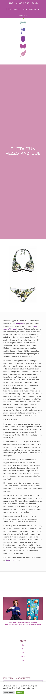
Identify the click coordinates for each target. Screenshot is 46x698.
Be (23, 664)
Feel (23, 660)
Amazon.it (10, 560)
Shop (23, 656)
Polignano (20, 323)
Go (23, 645)
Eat (23, 652)
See (23, 649)
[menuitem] (10, 3)
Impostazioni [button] (8, 692)
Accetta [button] (19, 692)
